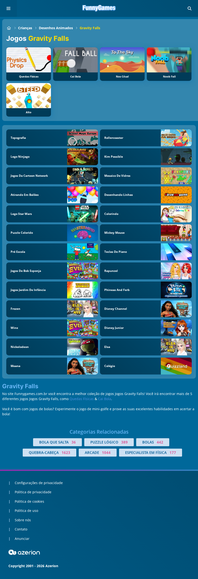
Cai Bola (104, 398)
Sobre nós (23, 520)
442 (160, 442)
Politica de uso (26, 510)
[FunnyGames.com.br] (8, 27)
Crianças (25, 28)
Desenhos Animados (56, 28)
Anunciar (22, 538)
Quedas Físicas (82, 398)
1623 (66, 452)
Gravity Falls (90, 28)
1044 (106, 452)
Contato (21, 529)
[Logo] (99, 8)
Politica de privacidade (33, 492)
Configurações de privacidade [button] (39, 482)
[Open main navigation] (8, 8)
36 (73, 442)
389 (124, 442)
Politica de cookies (29, 501)
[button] (189, 8)
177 (173, 452)
